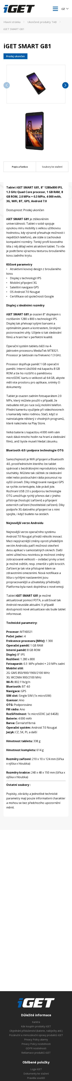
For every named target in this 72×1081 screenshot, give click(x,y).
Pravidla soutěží (36, 1078)
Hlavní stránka (11, 22)
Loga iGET (36, 1069)
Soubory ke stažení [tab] (52, 166)
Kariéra (36, 1022)
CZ (63, 9)
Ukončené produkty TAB (42, 22)
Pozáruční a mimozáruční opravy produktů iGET (36, 1035)
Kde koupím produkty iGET (36, 1026)
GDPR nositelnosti (36, 1048)
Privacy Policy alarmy (36, 1039)
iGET (36, 1003)
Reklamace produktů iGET (36, 1052)
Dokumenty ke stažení (36, 1073)
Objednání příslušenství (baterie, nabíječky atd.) (36, 1030)
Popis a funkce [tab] (20, 166)
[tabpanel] (36, 498)
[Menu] (55, 9)
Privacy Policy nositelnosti (36, 1044)
